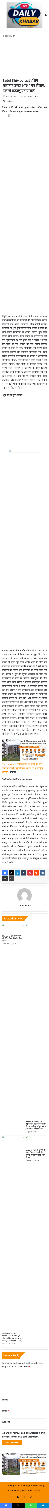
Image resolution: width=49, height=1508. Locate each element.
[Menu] (3, 16)
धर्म (14, 35)
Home (8, 35)
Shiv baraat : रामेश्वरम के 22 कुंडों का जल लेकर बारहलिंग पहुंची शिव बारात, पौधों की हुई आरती (22, 768)
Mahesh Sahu (11, 97)
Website (6, 1421)
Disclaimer (27, 1490)
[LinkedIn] (17, 873)
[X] (11, 873)
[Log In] (45, 16)
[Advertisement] (24, 57)
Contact (38, 1490)
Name (6, 1399)
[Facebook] (5, 873)
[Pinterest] (30, 873)
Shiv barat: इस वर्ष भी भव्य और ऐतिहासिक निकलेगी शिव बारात (12, 938)
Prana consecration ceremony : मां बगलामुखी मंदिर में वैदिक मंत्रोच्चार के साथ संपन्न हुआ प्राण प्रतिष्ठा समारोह (12, 1337)
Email (5, 1410)
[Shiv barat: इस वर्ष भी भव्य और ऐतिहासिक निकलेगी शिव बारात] (13, 928)
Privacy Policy (14, 1490)
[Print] (11, 878)
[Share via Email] (5, 878)
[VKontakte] (42, 873)
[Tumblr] (23, 873)
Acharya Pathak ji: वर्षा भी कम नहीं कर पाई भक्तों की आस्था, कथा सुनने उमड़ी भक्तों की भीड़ (35, 1154)
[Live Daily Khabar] (24, 15)
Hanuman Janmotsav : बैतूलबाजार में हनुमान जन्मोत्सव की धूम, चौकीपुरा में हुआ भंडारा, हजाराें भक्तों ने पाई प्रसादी (36, 1125)
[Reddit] (36, 873)
